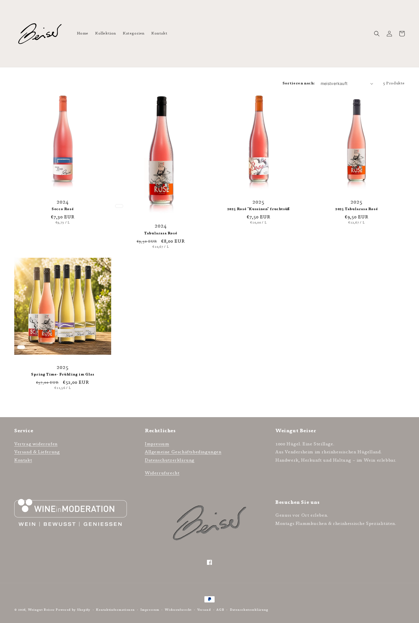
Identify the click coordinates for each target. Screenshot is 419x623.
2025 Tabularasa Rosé (356, 209)
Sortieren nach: (298, 83)
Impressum (157, 444)
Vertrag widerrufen (36, 444)
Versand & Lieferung (37, 452)
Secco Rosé (63, 209)
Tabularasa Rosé (160, 233)
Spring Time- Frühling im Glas (62, 374)
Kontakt (23, 460)
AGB (220, 610)
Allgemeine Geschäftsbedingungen (183, 452)
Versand (204, 610)
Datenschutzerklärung (169, 460)
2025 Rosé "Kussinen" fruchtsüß (258, 209)
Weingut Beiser (41, 610)
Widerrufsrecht (162, 473)
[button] (377, 33)
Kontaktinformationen (115, 610)
